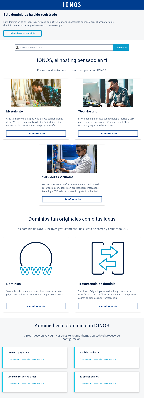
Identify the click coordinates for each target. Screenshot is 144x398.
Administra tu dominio (22, 33)
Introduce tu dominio (31, 47)
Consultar (121, 47)
